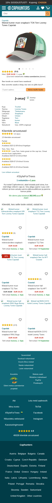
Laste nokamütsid (26, 368)
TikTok (38, 407)
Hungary (34, 472)
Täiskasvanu (20, 111)
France (9, 472)
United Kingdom (17, 496)
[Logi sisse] (38, 8)
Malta (44, 478)
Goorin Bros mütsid (26, 362)
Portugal (20, 484)
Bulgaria (31, 454)
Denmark (43, 460)
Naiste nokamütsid (26, 365)
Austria (12, 454)
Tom (16, 118)
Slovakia (40, 484)
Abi (14, 401)
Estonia (32, 466)
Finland (41, 466)
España (24, 466)
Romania (30, 484)
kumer (17, 120)
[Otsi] (47, 13)
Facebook (38, 413)
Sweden (24, 490)
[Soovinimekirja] (20, 228)
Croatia (8, 460)
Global (17, 472)
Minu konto (14, 407)
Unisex (17, 116)
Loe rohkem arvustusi (10, 172)
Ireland (43, 472)
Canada (40, 454)
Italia (7, 478)
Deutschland (13, 466)
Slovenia (15, 490)
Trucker (18, 107)
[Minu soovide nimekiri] (42, 8)
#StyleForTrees (13, 413)
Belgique (22, 454)
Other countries (34, 496)
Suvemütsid (26, 355)
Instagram (38, 419)
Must (17, 123)
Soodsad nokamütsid (26, 359)
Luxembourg (34, 478)
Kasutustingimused (14, 425)
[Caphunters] (15, 8)
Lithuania (23, 478)
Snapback (19, 114)
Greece (25, 472)
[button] (19, 68)
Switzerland (35, 490)
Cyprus (16, 460)
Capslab (5, 20)
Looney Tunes (20, 109)
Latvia (14, 478)
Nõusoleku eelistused (14, 419)
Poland (11, 484)
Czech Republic (29, 460)
